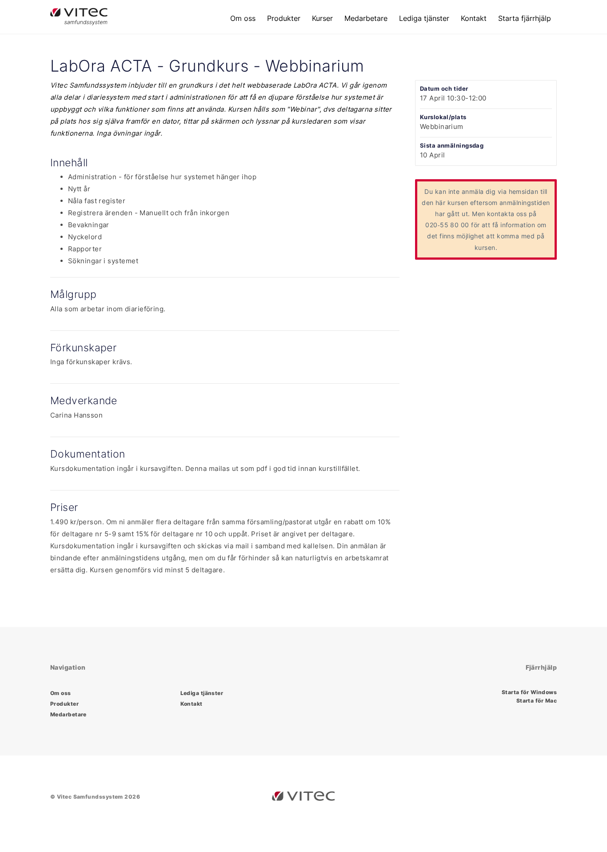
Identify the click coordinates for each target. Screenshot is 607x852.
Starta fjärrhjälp (524, 18)
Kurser (322, 18)
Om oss (243, 18)
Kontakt (474, 18)
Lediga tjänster (424, 18)
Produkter (283, 18)
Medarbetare (365, 18)
